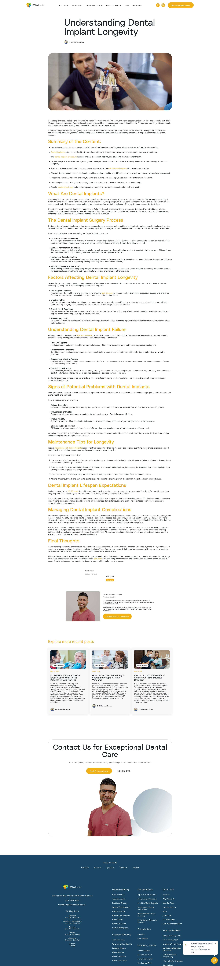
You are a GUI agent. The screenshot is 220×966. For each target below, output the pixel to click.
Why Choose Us (169, 899)
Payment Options (92, 5)
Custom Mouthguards (120, 928)
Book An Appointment (181, 5)
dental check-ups (65, 187)
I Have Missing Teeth (170, 940)
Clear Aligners (143, 938)
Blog (127, 5)
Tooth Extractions (118, 899)
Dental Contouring (119, 956)
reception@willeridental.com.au (72, 904)
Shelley (136, 867)
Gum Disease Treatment (121, 915)
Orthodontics (144, 929)
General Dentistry (120, 889)
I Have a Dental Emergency (173, 961)
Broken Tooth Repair (145, 959)
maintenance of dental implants (68, 448)
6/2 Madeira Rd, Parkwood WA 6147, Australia (72, 896)
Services (76, 5)
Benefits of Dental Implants (148, 903)
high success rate (84, 335)
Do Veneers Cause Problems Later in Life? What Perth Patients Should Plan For (65, 677)
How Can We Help (171, 930)
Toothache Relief (144, 951)
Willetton (123, 867)
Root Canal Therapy (119, 903)
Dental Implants (145, 889)
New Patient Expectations (172, 924)
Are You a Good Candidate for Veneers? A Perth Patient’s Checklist (149, 677)
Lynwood (110, 867)
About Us (62, 5)
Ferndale (85, 867)
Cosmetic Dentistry (121, 934)
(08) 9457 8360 (72, 900)
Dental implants (58, 152)
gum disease (107, 293)
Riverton (97, 867)
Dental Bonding (118, 952)
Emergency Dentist (147, 945)
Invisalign (141, 934)
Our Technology (169, 919)
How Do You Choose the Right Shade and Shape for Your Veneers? (108, 677)
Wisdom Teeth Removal (121, 907)
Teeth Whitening (118, 940)
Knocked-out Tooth (145, 963)
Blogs (165, 911)
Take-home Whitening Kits (122, 944)
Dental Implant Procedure (147, 899)
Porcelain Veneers (119, 948)
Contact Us (137, 5)
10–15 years (73, 491)
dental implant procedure (66, 157)
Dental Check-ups (119, 924)
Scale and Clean (118, 895)
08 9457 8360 (123, 771)
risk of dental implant (117, 168)
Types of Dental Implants (147, 895)
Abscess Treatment (145, 955)
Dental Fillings (117, 919)
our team (98, 558)
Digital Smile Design (119, 960)
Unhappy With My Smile (172, 936)
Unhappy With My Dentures (173, 944)
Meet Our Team (112, 5)
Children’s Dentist (118, 911)
